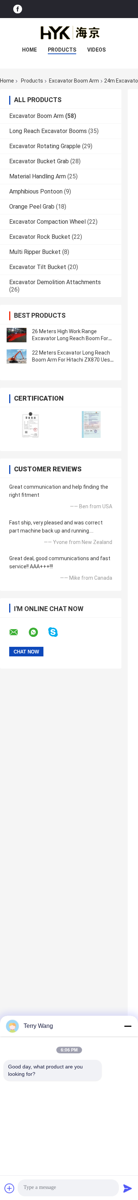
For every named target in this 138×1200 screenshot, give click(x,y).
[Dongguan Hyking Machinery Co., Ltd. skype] (57, 632)
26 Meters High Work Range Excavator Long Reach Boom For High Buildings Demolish (70, 338)
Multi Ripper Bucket (35, 251)
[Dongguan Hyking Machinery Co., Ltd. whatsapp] (38, 632)
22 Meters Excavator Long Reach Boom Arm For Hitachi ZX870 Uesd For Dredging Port (72, 360)
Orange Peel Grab (31, 206)
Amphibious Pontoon (36, 191)
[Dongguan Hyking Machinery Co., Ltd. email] (18, 632)
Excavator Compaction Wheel (47, 221)
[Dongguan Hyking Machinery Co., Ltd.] (69, 33)
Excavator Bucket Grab (39, 161)
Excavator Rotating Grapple (45, 146)
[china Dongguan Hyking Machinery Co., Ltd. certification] (30, 424)
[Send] (128, 1188)
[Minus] (127, 1026)
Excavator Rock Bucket (39, 236)
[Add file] (9, 1188)
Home (29, 50)
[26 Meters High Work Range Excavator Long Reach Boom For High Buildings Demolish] (16, 335)
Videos (96, 50)
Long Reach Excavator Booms (48, 131)
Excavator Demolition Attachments (55, 282)
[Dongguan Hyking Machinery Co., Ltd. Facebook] (17, 9)
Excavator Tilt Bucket (37, 267)
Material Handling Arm (37, 176)
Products (62, 50)
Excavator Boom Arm (74, 81)
